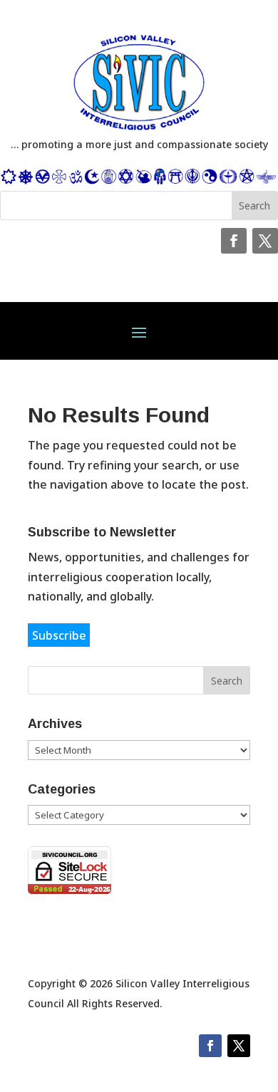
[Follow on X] (265, 241)
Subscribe (59, 635)
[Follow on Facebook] (234, 241)
